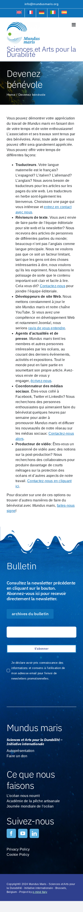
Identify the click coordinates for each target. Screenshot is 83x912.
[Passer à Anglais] (19, 13)
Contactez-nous (52, 286)
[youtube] (22, 833)
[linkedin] (34, 833)
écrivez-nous (41, 381)
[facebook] (11, 833)
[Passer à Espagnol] (64, 13)
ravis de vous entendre (46, 328)
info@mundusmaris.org (41, 4)
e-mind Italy (40, 892)
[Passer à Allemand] (41, 13)
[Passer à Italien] (52, 13)
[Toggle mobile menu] (74, 24)
